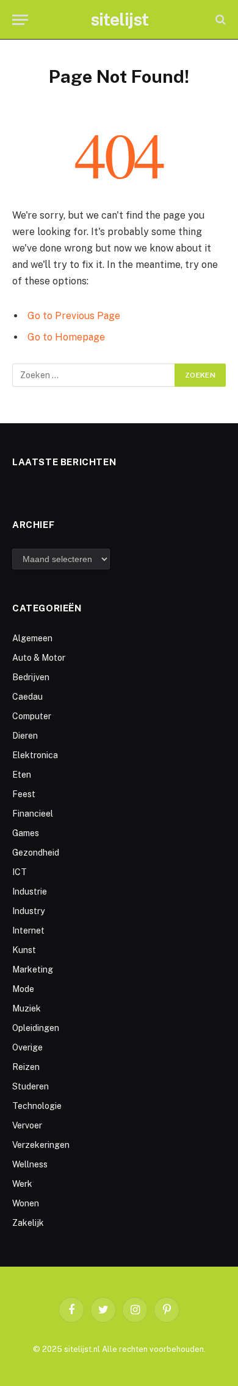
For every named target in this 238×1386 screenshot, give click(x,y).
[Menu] (20, 19)
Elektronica (35, 755)
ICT (19, 872)
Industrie (29, 891)
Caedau (27, 697)
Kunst (24, 950)
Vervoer (27, 1125)
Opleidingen (35, 1028)
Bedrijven (30, 677)
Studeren (30, 1086)
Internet (28, 930)
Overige (27, 1047)
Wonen (25, 1203)
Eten (21, 774)
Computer (31, 716)
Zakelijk (28, 1223)
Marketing (32, 969)
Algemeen (32, 638)
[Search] (219, 19)
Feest (23, 794)
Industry (28, 911)
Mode (23, 989)
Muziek (26, 1008)
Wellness (30, 1164)
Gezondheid (35, 852)
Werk (22, 1184)
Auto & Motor (38, 658)
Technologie (37, 1106)
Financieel (32, 813)
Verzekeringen (41, 1145)
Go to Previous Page (73, 316)
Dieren (25, 735)
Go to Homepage (66, 337)
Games (25, 833)
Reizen (26, 1067)
